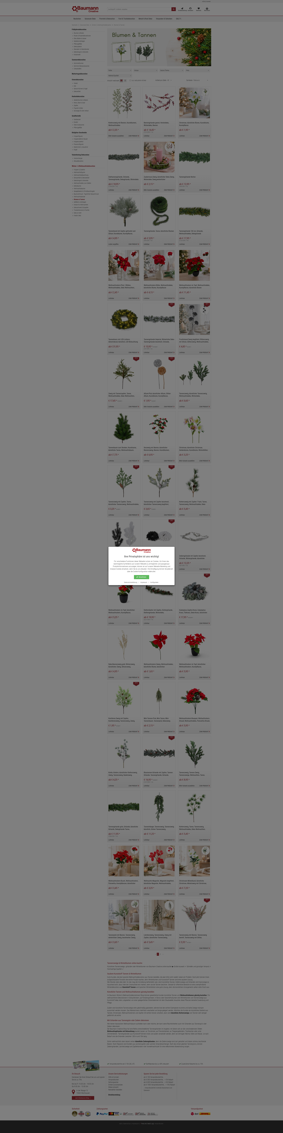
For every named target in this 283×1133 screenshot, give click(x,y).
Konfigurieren (154, 582)
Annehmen (142, 577)
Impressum (143, 582)
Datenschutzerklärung (130, 582)
